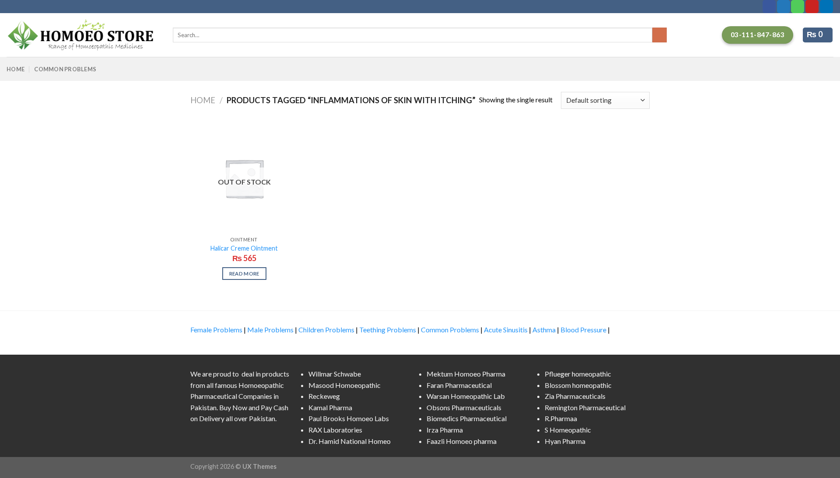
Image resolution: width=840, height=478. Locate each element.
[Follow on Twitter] (783, 6)
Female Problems (216, 329)
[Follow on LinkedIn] (826, 6)
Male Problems (270, 329)
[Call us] (797, 6)
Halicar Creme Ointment (244, 248)
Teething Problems (387, 329)
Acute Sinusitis (506, 329)
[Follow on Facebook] (769, 6)
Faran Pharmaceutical (459, 385)
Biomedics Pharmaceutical (467, 418)
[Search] (659, 35)
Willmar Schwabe (334, 374)
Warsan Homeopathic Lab (466, 396)
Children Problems (326, 329)
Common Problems (65, 69)
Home (15, 69)
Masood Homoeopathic (344, 385)
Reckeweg (324, 396)
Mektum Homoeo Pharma (466, 374)
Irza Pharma (445, 430)
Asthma (544, 329)
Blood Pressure (583, 329)
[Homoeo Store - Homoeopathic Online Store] (83, 35)
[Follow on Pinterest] (812, 6)
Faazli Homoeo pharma (462, 441)
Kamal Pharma (330, 407)
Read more (244, 273)
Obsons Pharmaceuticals (464, 407)
